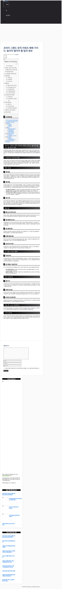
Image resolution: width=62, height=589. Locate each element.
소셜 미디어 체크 (11, 93)
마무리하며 (8, 112)
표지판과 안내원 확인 (12, 108)
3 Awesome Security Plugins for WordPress (15, 499)
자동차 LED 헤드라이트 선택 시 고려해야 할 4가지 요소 (8, 566)
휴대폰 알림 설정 (11, 91)
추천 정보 (8, 15)
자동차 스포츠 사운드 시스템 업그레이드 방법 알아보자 (8, 551)
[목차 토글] (16, 64)
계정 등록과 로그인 (12, 87)
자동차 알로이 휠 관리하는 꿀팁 (8, 570)
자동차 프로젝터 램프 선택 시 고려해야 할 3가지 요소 (8, 561)
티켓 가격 (10, 81)
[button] (5, 21)
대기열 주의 (10, 96)
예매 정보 (7, 76)
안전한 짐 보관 (11, 106)
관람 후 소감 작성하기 (10, 110)
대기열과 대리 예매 (9, 95)
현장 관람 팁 (8, 102)
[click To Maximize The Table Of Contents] (5, 56)
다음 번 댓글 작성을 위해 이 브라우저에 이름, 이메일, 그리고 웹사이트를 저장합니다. (22, 368)
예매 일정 (10, 77)
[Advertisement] (21, 32)
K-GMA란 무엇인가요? (10, 73)
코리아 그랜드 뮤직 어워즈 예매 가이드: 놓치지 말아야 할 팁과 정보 (11, 69)
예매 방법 (10, 79)
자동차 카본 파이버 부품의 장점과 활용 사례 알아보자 (8, 575)
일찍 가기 (10, 104)
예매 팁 (7, 83)
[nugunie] (6, 1)
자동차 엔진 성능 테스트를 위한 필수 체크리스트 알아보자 (8, 494)
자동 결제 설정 (11, 89)
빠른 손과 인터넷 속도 (12, 85)
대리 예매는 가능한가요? (12, 99)
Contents (10, 65)
